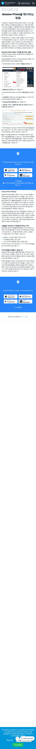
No (27, 317)
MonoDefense (20, 183)
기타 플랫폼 (18, 181)
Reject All (10, 740)
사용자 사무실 (25, 3)
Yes (22, 317)
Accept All (18, 745)
